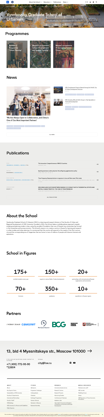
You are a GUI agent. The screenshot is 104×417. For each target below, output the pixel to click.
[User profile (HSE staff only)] (93, 2)
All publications (52, 197)
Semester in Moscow (36, 403)
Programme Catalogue (36, 390)
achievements (80, 94)
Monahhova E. (17, 179)
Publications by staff (83, 388)
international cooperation (32, 126)
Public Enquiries (10, 408)
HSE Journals (81, 390)
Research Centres (59, 390)
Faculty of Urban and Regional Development (47, 6)
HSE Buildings (10, 403)
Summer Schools (35, 400)
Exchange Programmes (36, 398)
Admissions (33, 388)
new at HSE (75, 106)
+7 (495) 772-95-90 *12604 (18, 365)
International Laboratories (61, 388)
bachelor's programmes (85, 106)
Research (58, 385)
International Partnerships (13, 398)
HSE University (10, 6)
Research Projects (59, 393)
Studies (33, 385)
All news (52, 134)
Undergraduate (34, 393)
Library (79, 395)
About (9, 385)
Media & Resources (84, 385)
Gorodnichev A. (18, 172)
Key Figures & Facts (11, 390)
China (43, 126)
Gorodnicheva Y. (26, 179)
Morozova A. (10, 179)
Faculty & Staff (10, 400)
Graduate (33, 395)
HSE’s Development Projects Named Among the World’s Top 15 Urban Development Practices (81, 88)
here (59, 414)
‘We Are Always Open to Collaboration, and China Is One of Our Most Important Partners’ (28, 119)
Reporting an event (19, 126)
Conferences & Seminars (61, 398)
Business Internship (35, 405)
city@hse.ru (45, 363)
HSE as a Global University (13, 128)
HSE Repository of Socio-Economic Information (86, 398)
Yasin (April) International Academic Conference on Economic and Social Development (63, 404)
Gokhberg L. (17, 165)
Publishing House (82, 393)
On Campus (10, 126)
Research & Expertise (70, 94)
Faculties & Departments (13, 395)
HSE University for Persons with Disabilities (17, 405)
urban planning (89, 94)
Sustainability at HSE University (14, 393)
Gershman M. (10, 165)
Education (68, 106)
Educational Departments (25, 6)
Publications (57, 2)
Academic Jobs (58, 400)
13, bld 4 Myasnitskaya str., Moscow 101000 (46, 351)
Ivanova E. (23, 165)
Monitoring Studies (59, 395)
